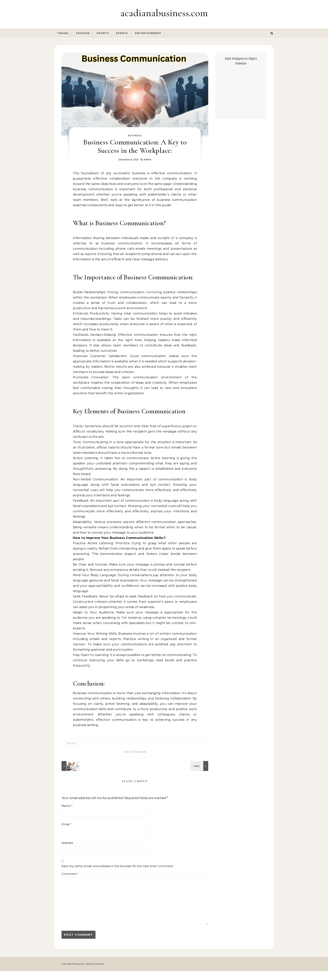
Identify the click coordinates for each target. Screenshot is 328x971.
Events (122, 33)
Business (135, 135)
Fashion (83, 33)
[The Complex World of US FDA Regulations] (70, 766)
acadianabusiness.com (164, 13)
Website (67, 843)
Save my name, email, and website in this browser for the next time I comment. (118, 866)
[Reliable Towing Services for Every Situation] (199, 766)
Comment (70, 874)
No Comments (135, 752)
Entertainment (148, 33)
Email (67, 824)
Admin (147, 159)
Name (67, 806)
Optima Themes (94, 963)
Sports (103, 33)
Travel (63, 33)
